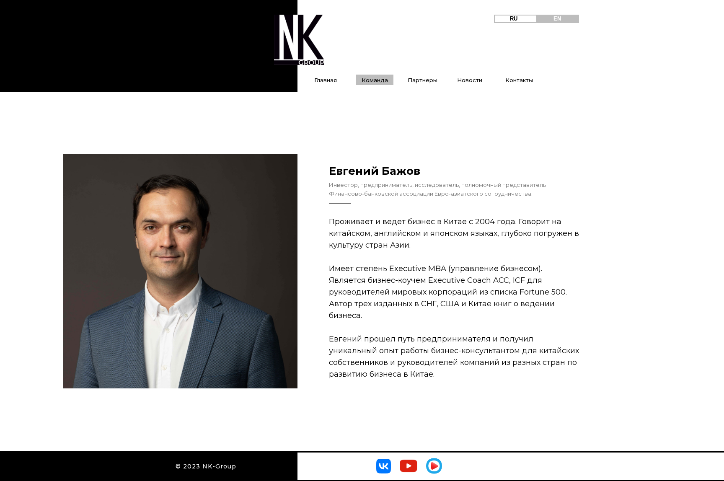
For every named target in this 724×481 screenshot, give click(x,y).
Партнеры (422, 80)
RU (513, 19)
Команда (375, 80)
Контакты (519, 80)
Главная (325, 80)
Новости (469, 80)
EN (557, 19)
